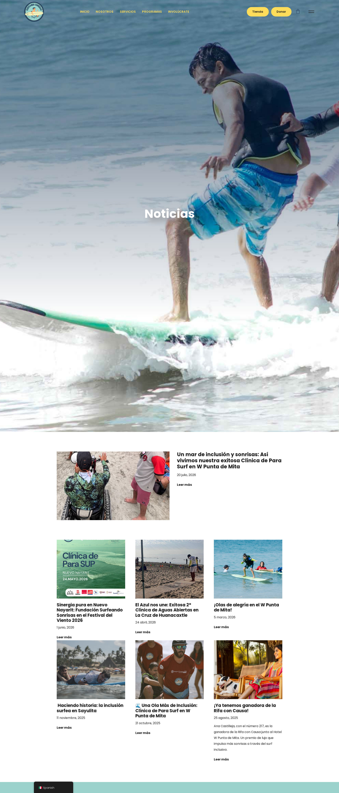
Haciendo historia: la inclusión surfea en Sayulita (90, 708)
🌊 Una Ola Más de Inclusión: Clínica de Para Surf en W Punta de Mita (166, 710)
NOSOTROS (105, 12)
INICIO (85, 12)
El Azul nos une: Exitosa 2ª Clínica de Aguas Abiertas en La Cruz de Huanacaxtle (167, 610)
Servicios (128, 12)
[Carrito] (301, 11)
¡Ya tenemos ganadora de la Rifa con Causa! (245, 708)
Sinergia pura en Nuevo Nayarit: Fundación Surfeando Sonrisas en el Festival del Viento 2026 (90, 612)
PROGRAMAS (152, 12)
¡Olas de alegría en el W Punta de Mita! (246, 607)
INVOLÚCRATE (178, 12)
